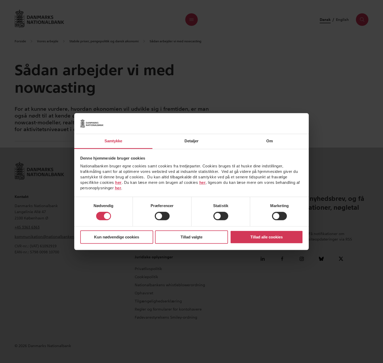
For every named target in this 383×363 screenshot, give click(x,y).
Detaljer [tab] (191, 141)
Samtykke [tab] (113, 141)
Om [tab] (269, 141)
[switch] (162, 216)
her (118, 182)
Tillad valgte (191, 237)
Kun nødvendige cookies (116, 237)
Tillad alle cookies (266, 237)
